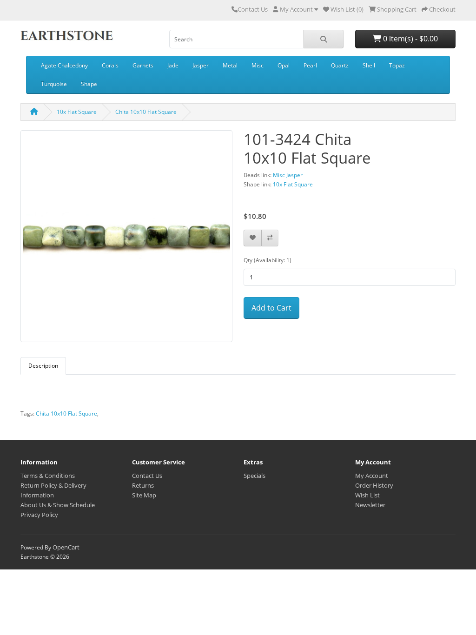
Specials (254, 475)
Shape (89, 84)
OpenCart (66, 547)
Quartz (340, 65)
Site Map (144, 495)
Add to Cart (271, 308)
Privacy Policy (39, 514)
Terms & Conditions (47, 475)
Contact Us (253, 9)
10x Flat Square (77, 112)
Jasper (200, 65)
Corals (110, 65)
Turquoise (54, 84)
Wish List (367, 495)
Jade (172, 65)
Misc (257, 65)
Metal (230, 65)
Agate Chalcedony (64, 65)
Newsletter (370, 505)
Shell (369, 65)
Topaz (397, 65)
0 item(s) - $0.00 (409, 38)
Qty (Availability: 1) (267, 260)
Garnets (142, 65)
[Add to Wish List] (253, 238)
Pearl (310, 65)
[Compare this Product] (269, 238)
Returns (143, 485)
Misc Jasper (288, 175)
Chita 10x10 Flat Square (146, 112)
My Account (371, 475)
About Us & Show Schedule (57, 505)
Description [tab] (43, 366)
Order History (374, 485)
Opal (284, 65)
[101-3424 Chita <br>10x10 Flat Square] (126, 239)
